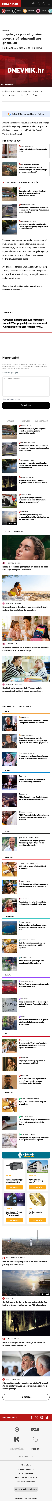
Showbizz (31, 10)
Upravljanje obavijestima (27, 1489)
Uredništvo (26, 1465)
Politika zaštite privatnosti (26, 1477)
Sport (18, 10)
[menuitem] (43, 3)
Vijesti (8, 10)
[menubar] (43, 3)
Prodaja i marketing (26, 1469)
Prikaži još (26, 1397)
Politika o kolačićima (26, 1482)
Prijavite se (26, 405)
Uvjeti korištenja (26, 1473)
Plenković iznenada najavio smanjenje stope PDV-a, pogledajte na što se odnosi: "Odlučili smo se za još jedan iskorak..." (24, 323)
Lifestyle (43, 10)
